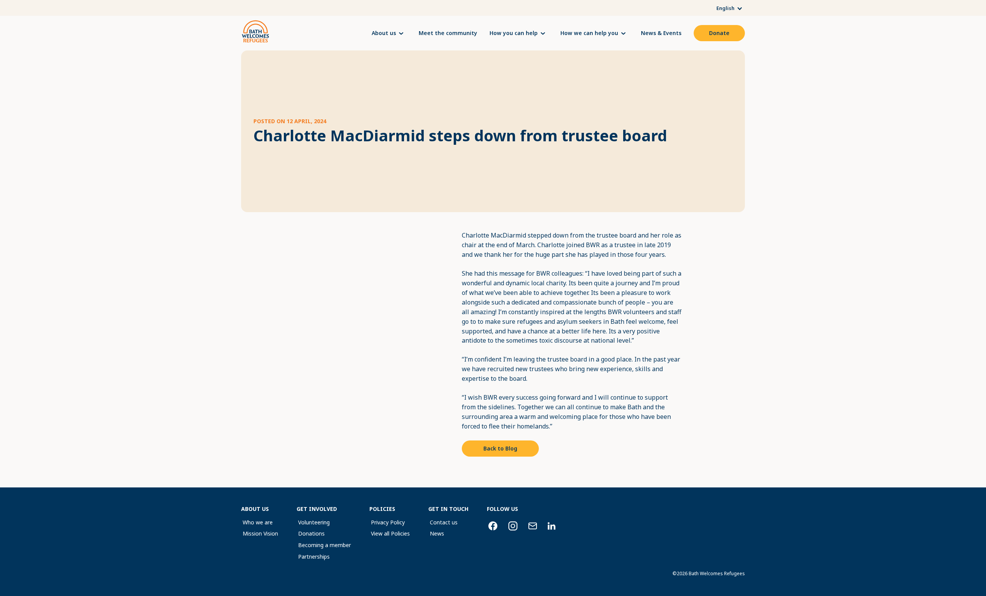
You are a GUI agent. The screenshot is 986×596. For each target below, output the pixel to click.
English (725, 8)
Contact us (444, 522)
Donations (311, 533)
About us (384, 33)
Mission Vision (260, 533)
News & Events (661, 33)
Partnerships (314, 556)
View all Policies (390, 533)
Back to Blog (500, 448)
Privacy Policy (388, 522)
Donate (719, 33)
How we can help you (589, 33)
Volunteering (314, 522)
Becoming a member (324, 545)
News (437, 533)
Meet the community (448, 33)
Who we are (258, 522)
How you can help (514, 33)
